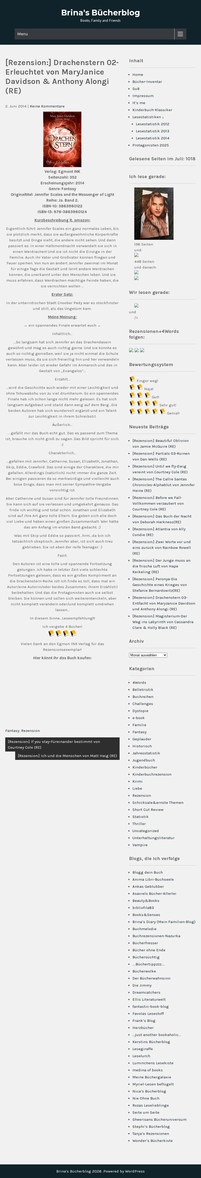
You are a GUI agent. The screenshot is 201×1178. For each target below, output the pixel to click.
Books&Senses (146, 914)
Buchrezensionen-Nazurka (156, 936)
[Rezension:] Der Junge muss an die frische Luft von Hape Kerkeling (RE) (161, 566)
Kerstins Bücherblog (151, 1041)
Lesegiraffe (142, 1048)
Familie (139, 724)
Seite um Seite (145, 1112)
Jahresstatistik (146, 753)
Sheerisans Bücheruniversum (159, 1119)
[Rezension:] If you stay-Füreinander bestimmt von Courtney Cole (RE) (54, 744)
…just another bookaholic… (156, 1034)
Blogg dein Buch (147, 872)
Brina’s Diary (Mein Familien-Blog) (164, 921)
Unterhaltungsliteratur (153, 837)
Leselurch (141, 1056)
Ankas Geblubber (148, 886)
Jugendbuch (143, 760)
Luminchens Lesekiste (153, 1063)
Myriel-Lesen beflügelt (153, 1084)
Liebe (137, 788)
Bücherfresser (145, 943)
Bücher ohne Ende (148, 950)
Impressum (143, 95)
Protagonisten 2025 (150, 145)
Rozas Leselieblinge (150, 1105)
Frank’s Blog (143, 1020)
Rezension (30, 730)
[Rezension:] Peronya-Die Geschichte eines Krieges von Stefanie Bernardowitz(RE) (159, 585)
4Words (139, 682)
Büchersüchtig (146, 957)
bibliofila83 (143, 907)
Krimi (137, 781)
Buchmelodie (144, 928)
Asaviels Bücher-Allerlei (154, 893)
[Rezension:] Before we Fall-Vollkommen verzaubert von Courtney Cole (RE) (158, 503)
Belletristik (142, 689)
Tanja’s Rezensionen (150, 1133)
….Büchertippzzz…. (148, 964)
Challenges (142, 703)
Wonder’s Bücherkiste (152, 1140)
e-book (138, 717)
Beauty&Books (145, 900)
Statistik (140, 816)
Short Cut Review (148, 809)
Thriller (139, 823)
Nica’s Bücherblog (149, 1091)
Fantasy (12, 730)
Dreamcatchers (146, 992)
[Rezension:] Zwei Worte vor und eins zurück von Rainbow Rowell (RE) (161, 547)
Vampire (140, 845)
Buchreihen (142, 696)
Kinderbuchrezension (151, 774)
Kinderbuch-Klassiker (152, 109)
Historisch (142, 746)
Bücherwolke (144, 971)
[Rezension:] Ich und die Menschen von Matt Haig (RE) (67, 755)
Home (137, 74)
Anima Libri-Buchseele (153, 879)
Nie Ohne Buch (145, 1098)
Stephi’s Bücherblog (151, 1126)
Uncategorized (145, 830)
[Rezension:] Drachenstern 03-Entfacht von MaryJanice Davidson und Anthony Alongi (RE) (163, 603)
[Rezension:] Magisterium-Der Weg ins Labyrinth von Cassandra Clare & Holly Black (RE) (162, 622)
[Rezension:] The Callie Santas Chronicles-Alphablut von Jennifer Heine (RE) (163, 485)
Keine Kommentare (47, 106)
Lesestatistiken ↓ (148, 117)
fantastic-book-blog (150, 1006)
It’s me (138, 102)
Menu (22, 33)
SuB (135, 88)
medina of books (147, 1070)
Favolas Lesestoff (148, 1013)
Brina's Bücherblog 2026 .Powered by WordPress (100, 1171)
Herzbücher (143, 1027)
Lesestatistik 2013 (152, 131)
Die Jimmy (142, 985)
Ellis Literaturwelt (149, 999)
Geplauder (141, 739)
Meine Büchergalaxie (151, 1077)
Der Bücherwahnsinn (151, 978)
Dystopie (140, 710)
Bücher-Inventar (147, 81)
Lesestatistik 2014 (152, 138)
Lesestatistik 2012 (152, 124)
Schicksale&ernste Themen (157, 802)
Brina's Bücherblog (100, 13)
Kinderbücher (144, 767)
